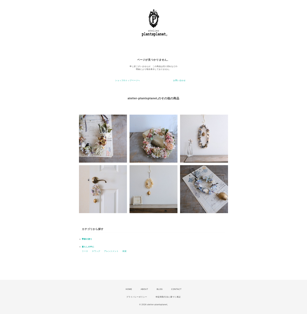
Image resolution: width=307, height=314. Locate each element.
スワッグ (96, 251)
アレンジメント (111, 251)
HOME (129, 289)
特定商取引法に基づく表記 (168, 297)
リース (85, 251)
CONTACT (176, 289)
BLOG (160, 289)
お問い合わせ (179, 80)
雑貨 (124, 251)
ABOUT (144, 289)
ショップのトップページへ (127, 80)
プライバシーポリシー (136, 297)
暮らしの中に (88, 247)
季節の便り (87, 239)
